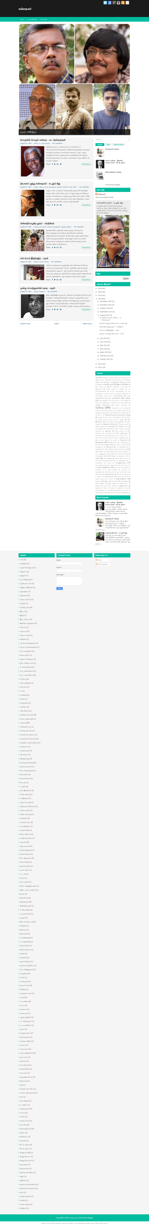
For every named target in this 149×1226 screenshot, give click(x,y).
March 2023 (104, 352)
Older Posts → (88, 324)
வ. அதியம (98, 476)
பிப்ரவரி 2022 (108, 449)
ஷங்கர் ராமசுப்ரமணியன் (28, 1184)
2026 (100, 288)
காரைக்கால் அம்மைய (107, 410)
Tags (108, 144)
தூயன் (115, 440)
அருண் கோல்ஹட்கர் (115, 377)
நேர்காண (100, 447)
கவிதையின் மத (116, 408)
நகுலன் (59, 187)
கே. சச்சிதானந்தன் (115, 417)
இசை (119, 384)
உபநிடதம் (125, 386)
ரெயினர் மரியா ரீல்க (26, 1089)
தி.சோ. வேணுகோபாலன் (121, 437)
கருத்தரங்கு (105, 402)
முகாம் (109, 463)
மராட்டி (117, 458)
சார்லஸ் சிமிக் (109, 428)
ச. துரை (121, 419)
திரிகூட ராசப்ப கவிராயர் (102, 440)
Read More (86, 164)
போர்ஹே (113, 456)
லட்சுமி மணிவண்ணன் (107, 474)
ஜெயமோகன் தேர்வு (101, 488)
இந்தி (126, 384)
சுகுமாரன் (108, 431)
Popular (99, 144)
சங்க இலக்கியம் (25, 790)
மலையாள (125, 458)
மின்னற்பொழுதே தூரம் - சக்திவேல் (37, 223)
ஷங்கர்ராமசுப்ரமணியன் (114, 490)
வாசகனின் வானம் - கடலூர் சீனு (110, 203)
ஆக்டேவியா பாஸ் (118, 380)
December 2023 (106, 301)
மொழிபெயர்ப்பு (121, 463)
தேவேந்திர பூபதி (112, 442)
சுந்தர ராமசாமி (43, 187)
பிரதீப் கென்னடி (119, 449)
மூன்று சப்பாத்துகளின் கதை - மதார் (37, 288)
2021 (100, 367)
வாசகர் (119, 476)
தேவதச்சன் (124, 440)
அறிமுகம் (125, 377)
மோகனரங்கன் (99, 465)
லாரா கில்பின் (124, 474)
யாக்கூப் (119, 465)
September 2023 (106, 312)
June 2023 (104, 342)
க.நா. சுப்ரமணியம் (113, 398)
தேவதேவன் (53, 187)
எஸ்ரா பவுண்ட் (110, 393)
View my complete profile (104, 197)
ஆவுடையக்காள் (126, 382)
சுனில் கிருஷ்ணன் (26, 850)
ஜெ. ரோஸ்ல (112, 485)
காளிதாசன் (115, 412)
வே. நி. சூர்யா (123, 481)
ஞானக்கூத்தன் (109, 435)
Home (56, 324)
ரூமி (118, 472)
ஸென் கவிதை (116, 492)
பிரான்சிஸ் (100, 451)
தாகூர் (99, 437)
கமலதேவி (125, 400)
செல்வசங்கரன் (109, 433)
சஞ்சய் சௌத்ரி (25, 802)
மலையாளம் (98, 460)
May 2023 (103, 345)
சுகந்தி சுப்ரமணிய (26, 838)
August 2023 (104, 315)
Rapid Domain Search (101, 1223)
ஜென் (112, 488)
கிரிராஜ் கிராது (109, 415)
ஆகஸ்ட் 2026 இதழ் (28, 131)
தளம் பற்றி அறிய (32, 19)
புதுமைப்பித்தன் (110, 451)
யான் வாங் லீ (127, 465)
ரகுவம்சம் (125, 467)
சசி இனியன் (120, 422)
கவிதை (36, 143)
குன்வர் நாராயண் (102, 417)
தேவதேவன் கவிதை (112, 149)
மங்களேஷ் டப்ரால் (123, 456)
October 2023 (105, 308)
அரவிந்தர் (104, 377)
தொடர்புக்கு (44, 19)
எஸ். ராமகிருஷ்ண (26, 651)
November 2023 (106, 305)
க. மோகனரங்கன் (117, 396)
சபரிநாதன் (111, 426)
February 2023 (105, 356)
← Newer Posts (24, 324)
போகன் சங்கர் (72, 187)
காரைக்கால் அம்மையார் (121, 410)
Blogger (117, 185)
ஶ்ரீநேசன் (120, 488)
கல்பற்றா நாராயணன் (40, 227)
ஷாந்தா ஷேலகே (99, 492)
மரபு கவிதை (108, 458)
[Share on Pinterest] (60, 164)
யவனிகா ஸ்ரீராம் (110, 465)
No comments (57, 143)
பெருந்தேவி (112, 454)
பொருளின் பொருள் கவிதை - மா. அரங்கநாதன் (43, 140)
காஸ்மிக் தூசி (124, 412)
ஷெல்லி (108, 492)
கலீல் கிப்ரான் (124, 402)
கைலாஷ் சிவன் (44, 262)
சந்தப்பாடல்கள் (124, 424)
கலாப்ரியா (114, 402)
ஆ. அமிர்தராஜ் (107, 380)
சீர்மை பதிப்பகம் (120, 428)
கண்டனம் (113, 400)
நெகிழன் (42, 291)
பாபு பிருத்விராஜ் (25, 942)
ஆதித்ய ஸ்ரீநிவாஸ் (26, 587)
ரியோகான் (111, 472)
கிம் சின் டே (98, 415)
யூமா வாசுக (117, 467)
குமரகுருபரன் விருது (124, 415)
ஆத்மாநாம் (115, 382)
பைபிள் (119, 454)
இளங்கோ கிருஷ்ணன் (113, 386)
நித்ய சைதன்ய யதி (117, 444)
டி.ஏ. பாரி (128, 435)
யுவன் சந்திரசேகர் (104, 467)
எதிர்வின (121, 389)
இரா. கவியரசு (99, 386)
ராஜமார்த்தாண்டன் (100, 472)
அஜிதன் (97, 380)
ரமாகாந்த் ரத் (99, 469)
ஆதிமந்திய (106, 382)
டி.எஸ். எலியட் (119, 435)
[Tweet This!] (54, 164)
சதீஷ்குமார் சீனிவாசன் (110, 424)
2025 (100, 292)
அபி (96, 378)
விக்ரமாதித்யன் (121, 479)
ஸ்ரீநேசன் (125, 492)
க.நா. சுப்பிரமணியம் (26, 671)
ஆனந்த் (99, 384)
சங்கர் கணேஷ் (109, 422)
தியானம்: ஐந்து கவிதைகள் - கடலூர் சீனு (40, 183)
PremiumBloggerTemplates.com (84, 1223)
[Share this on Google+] (57, 164)
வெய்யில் (114, 481)
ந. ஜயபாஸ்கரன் (25, 914)
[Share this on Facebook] (52, 164)
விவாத (97, 481)
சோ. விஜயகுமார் (122, 433)
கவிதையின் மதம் (26, 731)
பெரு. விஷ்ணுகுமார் (100, 454)
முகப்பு (22, 19)
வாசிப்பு (126, 476)
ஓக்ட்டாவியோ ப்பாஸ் (101, 396)
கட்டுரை (127, 398)
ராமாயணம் (124, 469)
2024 (100, 295)
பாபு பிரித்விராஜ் (121, 447)
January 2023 (105, 359)
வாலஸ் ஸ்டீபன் (99, 479)
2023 (100, 299)
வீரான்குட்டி (105, 481)
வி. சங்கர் (110, 479)
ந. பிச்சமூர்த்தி (123, 442)
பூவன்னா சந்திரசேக (122, 451)
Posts (99, 560)
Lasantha (70, 1223)
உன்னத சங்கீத (110, 389)
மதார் (97, 458)
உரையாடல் (98, 389)
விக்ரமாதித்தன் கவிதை (113, 172)
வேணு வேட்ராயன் (100, 485)
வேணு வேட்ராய (124, 483)
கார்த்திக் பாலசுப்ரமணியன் (102, 412)
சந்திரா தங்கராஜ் (100, 426)
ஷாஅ (126, 490)
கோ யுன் (112, 419)
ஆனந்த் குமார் (109, 384)
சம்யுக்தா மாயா (123, 426)
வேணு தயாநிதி (112, 483)
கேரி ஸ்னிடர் (127, 417)
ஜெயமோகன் (124, 486)
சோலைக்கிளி (99, 435)
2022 (100, 364)
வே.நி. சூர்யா (99, 483)
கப (119, 400)
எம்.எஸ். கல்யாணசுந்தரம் (117, 391)
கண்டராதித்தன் (103, 400)
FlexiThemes (51, 1223)
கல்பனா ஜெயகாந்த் (121, 405)
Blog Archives (118, 144)
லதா (118, 474)
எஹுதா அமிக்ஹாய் (122, 393)
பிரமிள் (65, 187)
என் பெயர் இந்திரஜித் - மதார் (34, 258)
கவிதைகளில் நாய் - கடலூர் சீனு (116, 533)
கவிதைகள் (25, 8)
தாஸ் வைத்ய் (108, 437)
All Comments (102, 564)
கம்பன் (97, 402)
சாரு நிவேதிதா (99, 428)
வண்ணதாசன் (109, 476)
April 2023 (103, 349)
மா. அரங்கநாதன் (44, 143)
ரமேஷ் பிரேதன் (112, 469)
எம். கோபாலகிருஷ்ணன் (28, 643)
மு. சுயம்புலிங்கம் (25, 1025)
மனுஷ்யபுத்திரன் (66, 227)
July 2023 (103, 338)
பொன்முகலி (127, 454)
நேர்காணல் (109, 447)
